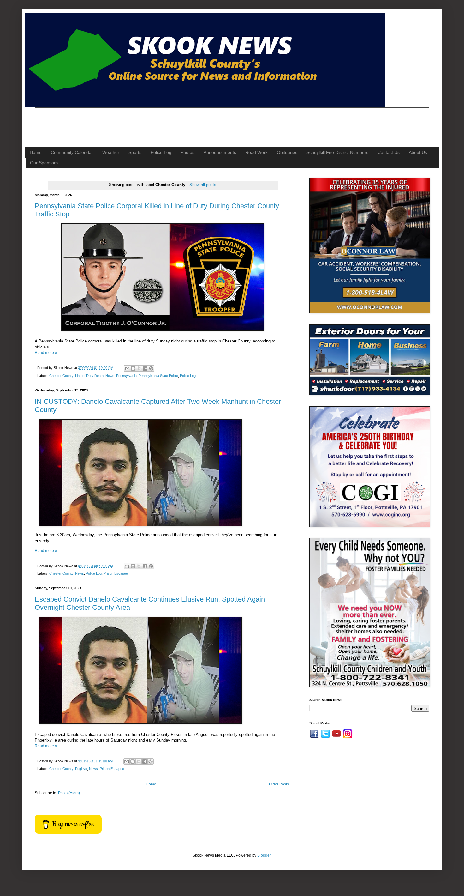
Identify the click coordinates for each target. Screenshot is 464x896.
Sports (134, 152)
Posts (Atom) (69, 793)
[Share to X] (139, 368)
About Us (418, 152)
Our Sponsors (44, 162)
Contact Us (389, 152)
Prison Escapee (116, 573)
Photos (187, 152)
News (109, 376)
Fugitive (81, 769)
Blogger (264, 855)
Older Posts (279, 784)
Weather (110, 152)
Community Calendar (72, 152)
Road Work (256, 152)
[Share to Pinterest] (151, 368)
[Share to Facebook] (145, 368)
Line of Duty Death (89, 376)
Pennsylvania (126, 376)
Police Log (161, 152)
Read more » (46, 352)
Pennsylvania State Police (158, 376)
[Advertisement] (150, 122)
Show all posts (202, 184)
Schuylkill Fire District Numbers (337, 152)
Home (36, 152)
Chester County (61, 376)
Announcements (220, 152)
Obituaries (287, 152)
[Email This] (127, 368)
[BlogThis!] (133, 368)
